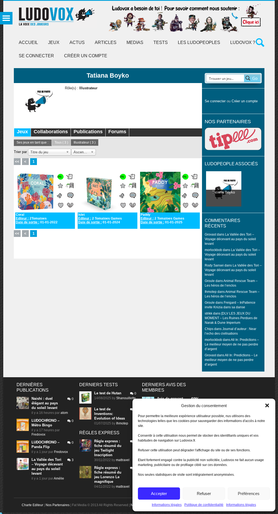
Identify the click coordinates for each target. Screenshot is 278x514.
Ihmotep (211, 291)
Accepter (159, 493)
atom (64, 413)
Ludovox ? (242, 42)
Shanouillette (126, 398)
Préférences (249, 493)
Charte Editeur (32, 505)
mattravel (122, 460)
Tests (160, 42)
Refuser (204, 493)
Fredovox (38, 434)
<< (17, 162)
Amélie (59, 478)
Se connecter (36, 55)
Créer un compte (85, 55)
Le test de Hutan (107, 393)
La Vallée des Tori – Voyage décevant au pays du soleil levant (230, 239)
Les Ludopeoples (199, 42)
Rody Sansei (214, 265)
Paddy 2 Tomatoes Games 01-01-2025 (162, 218)
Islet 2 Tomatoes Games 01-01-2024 (100, 218)
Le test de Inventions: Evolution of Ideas (109, 413)
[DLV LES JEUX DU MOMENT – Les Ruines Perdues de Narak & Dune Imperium (231, 318)
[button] (267, 405)
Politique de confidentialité (203, 505)
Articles (105, 42)
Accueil (28, 42)
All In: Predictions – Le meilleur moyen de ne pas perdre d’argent (232, 344)
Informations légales (167, 505)
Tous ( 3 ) (61, 142)
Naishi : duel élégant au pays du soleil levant (44, 403)
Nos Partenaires (58, 505)
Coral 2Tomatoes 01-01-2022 (37, 218)
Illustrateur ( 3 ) (85, 142)
